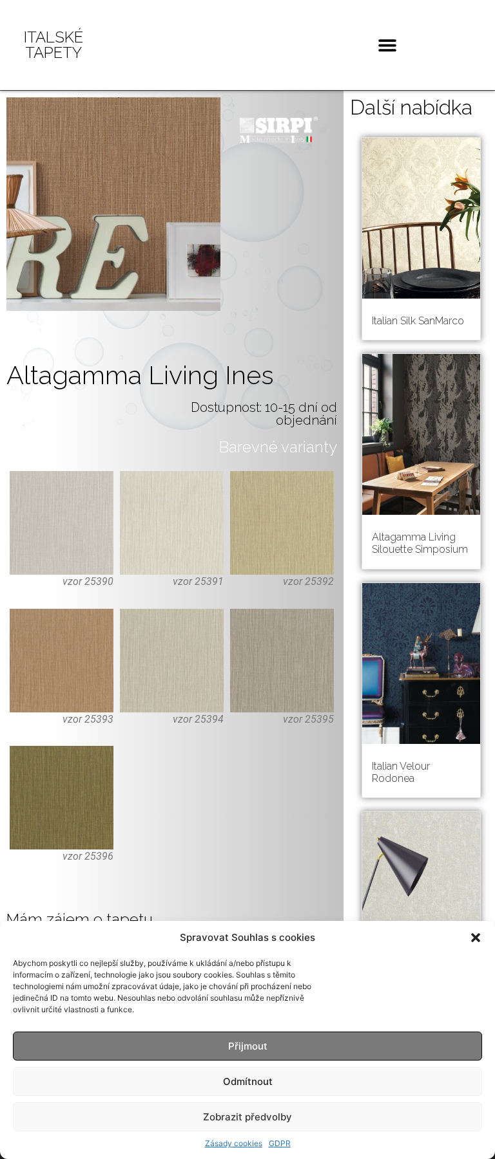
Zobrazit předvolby (247, 1117)
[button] (475, 937)
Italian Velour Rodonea (401, 772)
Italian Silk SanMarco (418, 321)
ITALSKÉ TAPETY (53, 45)
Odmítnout (248, 1081)
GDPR (280, 1143)
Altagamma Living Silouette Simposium (420, 543)
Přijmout (247, 1046)
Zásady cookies (233, 1143)
